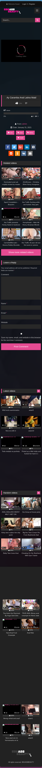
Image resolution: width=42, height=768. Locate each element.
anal (21, 133)
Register (32, 4)
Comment (5, 275)
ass (11, 133)
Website (4, 322)
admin (24, 124)
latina (31, 133)
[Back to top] (35, 761)
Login (24, 4)
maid (21, 138)
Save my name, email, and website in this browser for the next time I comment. (21, 339)
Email (4, 313)
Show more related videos (21, 252)
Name (4, 303)
